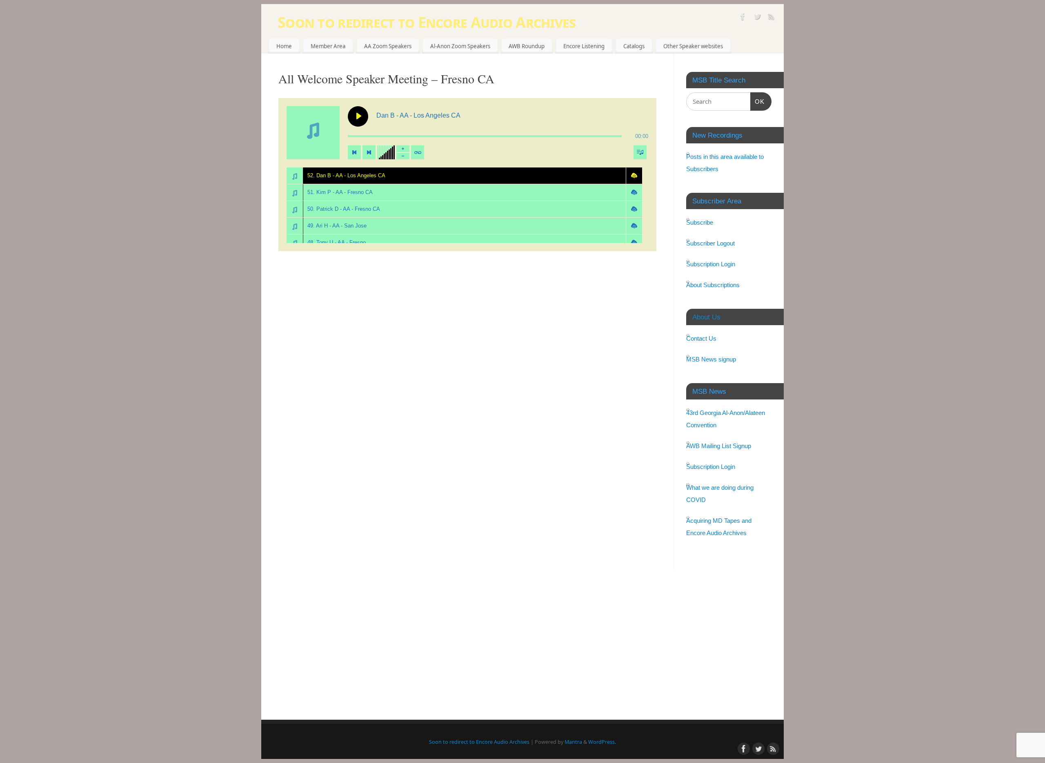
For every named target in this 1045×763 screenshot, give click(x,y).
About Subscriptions (713, 284)
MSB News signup (711, 359)
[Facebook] (743, 17)
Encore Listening (584, 46)
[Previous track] (354, 152)
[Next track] (369, 152)
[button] (634, 175)
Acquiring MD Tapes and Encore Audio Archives (719, 526)
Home (284, 46)
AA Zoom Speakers (387, 46)
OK (757, 101)
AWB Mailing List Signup (718, 445)
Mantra (573, 741)
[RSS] (771, 17)
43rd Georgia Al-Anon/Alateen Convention (725, 418)
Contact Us (701, 338)
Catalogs (634, 46)
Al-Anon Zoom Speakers (460, 46)
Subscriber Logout (710, 243)
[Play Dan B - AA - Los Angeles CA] (358, 116)
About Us (706, 317)
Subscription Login (710, 264)
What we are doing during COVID (720, 493)
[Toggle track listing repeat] (417, 152)
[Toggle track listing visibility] (640, 152)
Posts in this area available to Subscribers (725, 162)
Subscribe (699, 222)
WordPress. (602, 741)
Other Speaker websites (693, 46)
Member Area (328, 46)
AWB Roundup (527, 46)
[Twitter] (757, 17)
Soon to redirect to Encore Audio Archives (427, 22)
